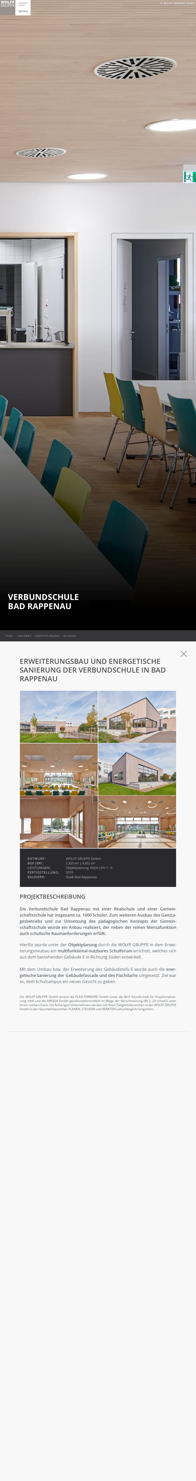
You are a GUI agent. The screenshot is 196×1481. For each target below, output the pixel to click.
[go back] (184, 654)
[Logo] (7, 7)
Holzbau (24, 636)
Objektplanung (47, 636)
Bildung (69, 636)
